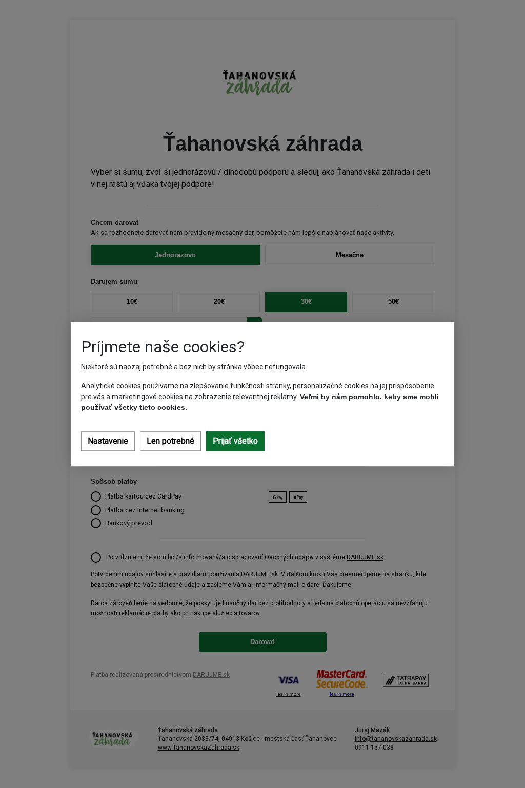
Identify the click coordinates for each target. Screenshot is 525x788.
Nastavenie (108, 441)
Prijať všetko (235, 441)
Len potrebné (170, 441)
